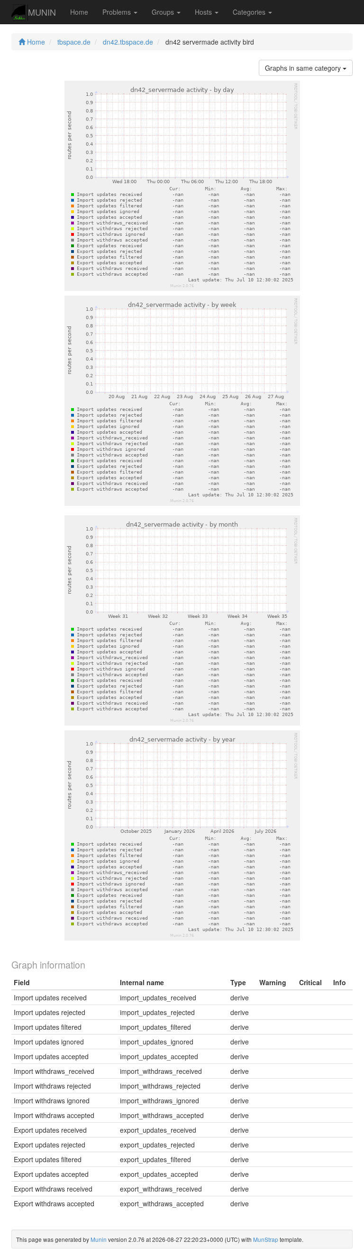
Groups (164, 12)
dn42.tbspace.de (128, 42)
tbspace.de (74, 42)
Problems (117, 12)
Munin (99, 1239)
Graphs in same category (304, 68)
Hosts (204, 12)
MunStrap (265, 1239)
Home (79, 12)
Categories (250, 12)
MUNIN (42, 12)
